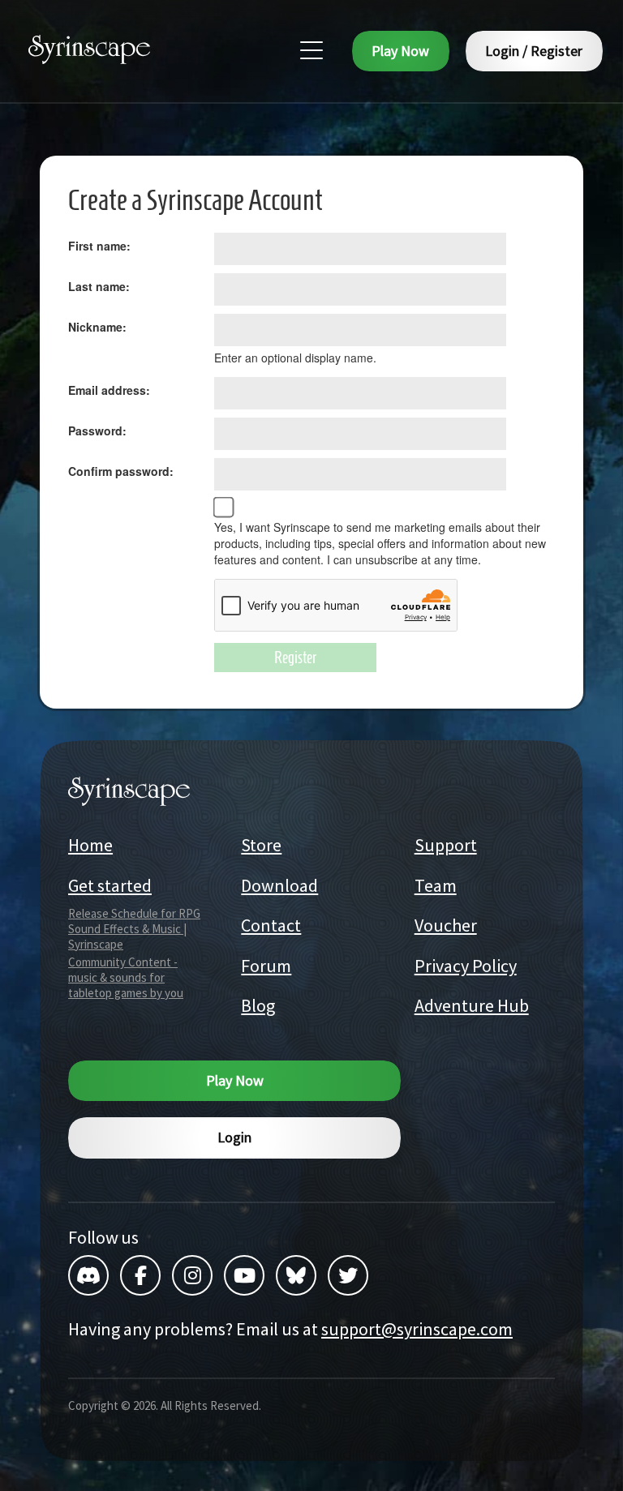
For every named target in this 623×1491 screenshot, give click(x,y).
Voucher (446, 925)
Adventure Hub (472, 1005)
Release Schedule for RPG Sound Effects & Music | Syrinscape (134, 929)
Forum (266, 965)
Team (436, 885)
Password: (97, 430)
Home (90, 844)
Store (261, 844)
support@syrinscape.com (417, 1328)
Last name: (99, 286)
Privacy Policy (466, 965)
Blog (258, 1005)
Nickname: (97, 327)
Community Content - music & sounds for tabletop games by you (125, 977)
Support (446, 844)
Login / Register (533, 50)
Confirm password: (121, 471)
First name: (99, 246)
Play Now (400, 50)
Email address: (109, 390)
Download (279, 885)
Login (234, 1137)
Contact (271, 925)
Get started (110, 885)
